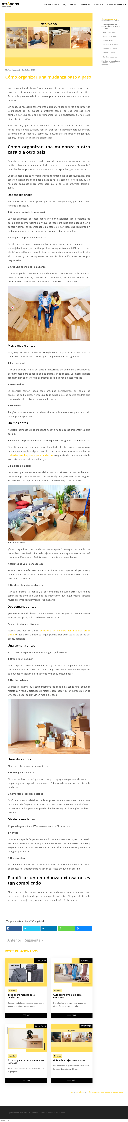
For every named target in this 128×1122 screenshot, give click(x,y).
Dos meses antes (109, 32)
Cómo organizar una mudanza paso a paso (110, 20)
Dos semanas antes (110, 44)
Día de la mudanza (110, 57)
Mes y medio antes (110, 36)
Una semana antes (110, 48)
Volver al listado (116, 4)
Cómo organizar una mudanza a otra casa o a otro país (111, 26)
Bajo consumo (70, 4)
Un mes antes (108, 40)
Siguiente (33, 940)
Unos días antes (109, 53)
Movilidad (85, 4)
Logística (98, 4)
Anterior (13, 940)
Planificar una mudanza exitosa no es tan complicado (111, 62)
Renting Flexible (51, 4)
